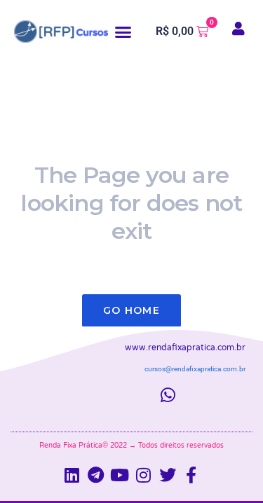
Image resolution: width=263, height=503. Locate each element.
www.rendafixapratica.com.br (185, 347)
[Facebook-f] (191, 475)
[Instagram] (143, 475)
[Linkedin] (72, 475)
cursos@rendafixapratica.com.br (194, 369)
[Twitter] (167, 475)
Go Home (131, 310)
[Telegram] (96, 475)
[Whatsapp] (167, 395)
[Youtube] (120, 475)
